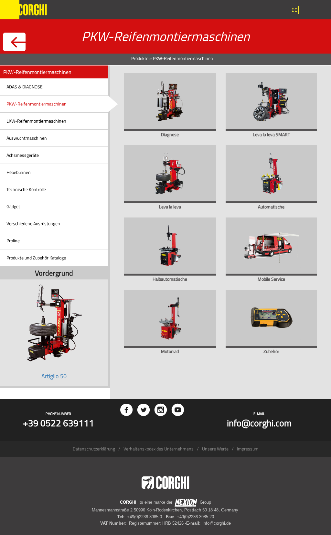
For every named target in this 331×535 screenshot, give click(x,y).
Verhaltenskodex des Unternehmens (158, 448)
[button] (294, 10)
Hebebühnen (18, 172)
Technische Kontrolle (26, 189)
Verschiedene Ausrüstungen (33, 223)
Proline (13, 240)
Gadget (13, 206)
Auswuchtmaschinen (26, 138)
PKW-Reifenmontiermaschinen (36, 103)
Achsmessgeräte (22, 155)
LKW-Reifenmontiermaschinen (36, 120)
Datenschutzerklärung (94, 448)
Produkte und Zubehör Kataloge (36, 257)
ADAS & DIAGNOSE (24, 86)
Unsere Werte (215, 448)
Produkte (139, 58)
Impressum (248, 448)
